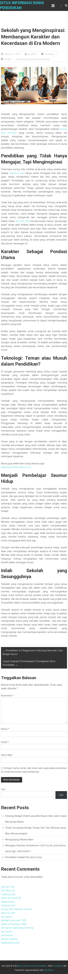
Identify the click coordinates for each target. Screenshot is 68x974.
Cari (3, 789)
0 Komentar (49, 54)
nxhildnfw (31, 54)
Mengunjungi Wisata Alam (19, 839)
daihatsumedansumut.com (16, 467)
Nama (5, 729)
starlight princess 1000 (13, 920)
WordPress (48, 970)
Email (5, 742)
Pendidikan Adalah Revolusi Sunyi (23, 857)
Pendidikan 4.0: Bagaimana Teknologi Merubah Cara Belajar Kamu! (33, 652)
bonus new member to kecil (16, 909)
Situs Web (6, 755)
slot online (6, 931)
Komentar (7, 695)
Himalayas (58, 966)
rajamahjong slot (10, 942)
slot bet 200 (22, 221)
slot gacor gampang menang (17, 927)
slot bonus (7, 935)
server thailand (9, 939)
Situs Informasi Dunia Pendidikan (32, 966)
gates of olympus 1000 (13, 924)
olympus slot (17, 173)
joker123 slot (8, 912)
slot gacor (6, 916)
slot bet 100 (7, 886)
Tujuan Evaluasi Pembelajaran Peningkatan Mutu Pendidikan (29, 663)
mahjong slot (8, 894)
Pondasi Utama (33, 59)
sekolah (7, 59)
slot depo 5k (8, 890)
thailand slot (7, 901)
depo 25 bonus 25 (11, 897)
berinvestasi (21, 59)
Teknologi (46, 59)
